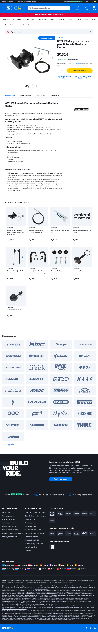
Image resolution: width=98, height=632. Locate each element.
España (59, 65)
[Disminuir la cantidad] (59, 70)
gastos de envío (42, 580)
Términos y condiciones (10, 523)
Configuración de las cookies (12, 533)
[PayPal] (76, 513)
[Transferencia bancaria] (52, 520)
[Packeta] (92, 533)
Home (7, 25)
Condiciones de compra (10, 526)
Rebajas (38, 14)
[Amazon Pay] (84, 513)
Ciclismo (12, 25)
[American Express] (68, 513)
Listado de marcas (31, 537)
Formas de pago (30, 526)
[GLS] (76, 533)
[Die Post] (68, 533)
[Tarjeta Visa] (60, 513)
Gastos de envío (30, 523)
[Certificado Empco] (52, 546)
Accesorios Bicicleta (22, 25)
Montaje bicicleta (31, 547)
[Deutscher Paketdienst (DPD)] (60, 533)
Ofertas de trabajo (8, 519)
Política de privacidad (10, 530)
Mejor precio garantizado (34, 544)
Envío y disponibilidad (32, 540)
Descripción (10, 95)
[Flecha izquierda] (8, 216)
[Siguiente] (52, 58)
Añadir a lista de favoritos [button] (65, 77)
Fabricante (54, 95)
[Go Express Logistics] (84, 533)
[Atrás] (7, 58)
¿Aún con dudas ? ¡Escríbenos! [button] (84, 77)
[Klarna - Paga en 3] (92, 513)
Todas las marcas (9, 445)
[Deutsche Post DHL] (52, 533)
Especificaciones (26, 95)
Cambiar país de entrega (41, 589)
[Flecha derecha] (24, 216)
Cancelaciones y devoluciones (35, 516)
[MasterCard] (52, 513)
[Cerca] (90, 31)
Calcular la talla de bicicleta (34, 533)
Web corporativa (8, 516)
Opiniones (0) (41, 95)
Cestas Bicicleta (33, 25)
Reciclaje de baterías (9, 537)
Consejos (28, 550)
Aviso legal (6, 512)
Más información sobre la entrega (34, 603)
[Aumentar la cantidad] (64, 70)
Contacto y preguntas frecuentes (36, 512)
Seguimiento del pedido (33, 530)
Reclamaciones (30, 519)
